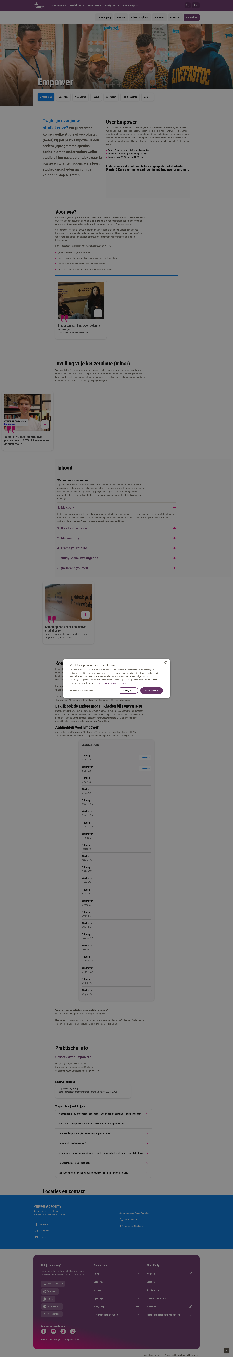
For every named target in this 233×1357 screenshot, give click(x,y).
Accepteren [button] (151, 690)
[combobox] (165, 662)
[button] (82, 690)
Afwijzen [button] (128, 690)
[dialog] (116, 678)
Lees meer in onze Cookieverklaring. (110, 683)
